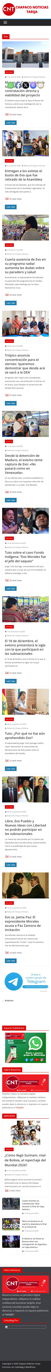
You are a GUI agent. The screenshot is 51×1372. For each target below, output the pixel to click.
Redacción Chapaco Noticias (34, 77)
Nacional (9, 72)
